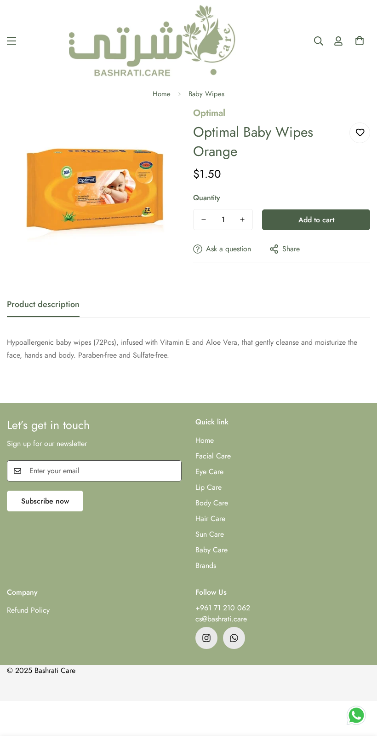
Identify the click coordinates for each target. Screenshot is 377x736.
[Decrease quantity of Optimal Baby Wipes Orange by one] (204, 219)
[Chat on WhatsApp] (356, 715)
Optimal (209, 113)
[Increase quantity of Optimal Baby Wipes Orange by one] (242, 219)
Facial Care (213, 456)
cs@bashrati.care (221, 619)
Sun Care (209, 534)
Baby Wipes (206, 94)
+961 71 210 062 (222, 608)
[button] (359, 43)
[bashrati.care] (152, 41)
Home (162, 94)
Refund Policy (28, 610)
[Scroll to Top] (359, 685)
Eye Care (209, 471)
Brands (205, 565)
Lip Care (208, 487)
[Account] (338, 41)
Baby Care (211, 550)
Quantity (206, 197)
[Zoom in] (164, 126)
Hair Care (210, 518)
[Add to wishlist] (359, 132)
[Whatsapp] (234, 638)
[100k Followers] (206, 638)
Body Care (211, 503)
